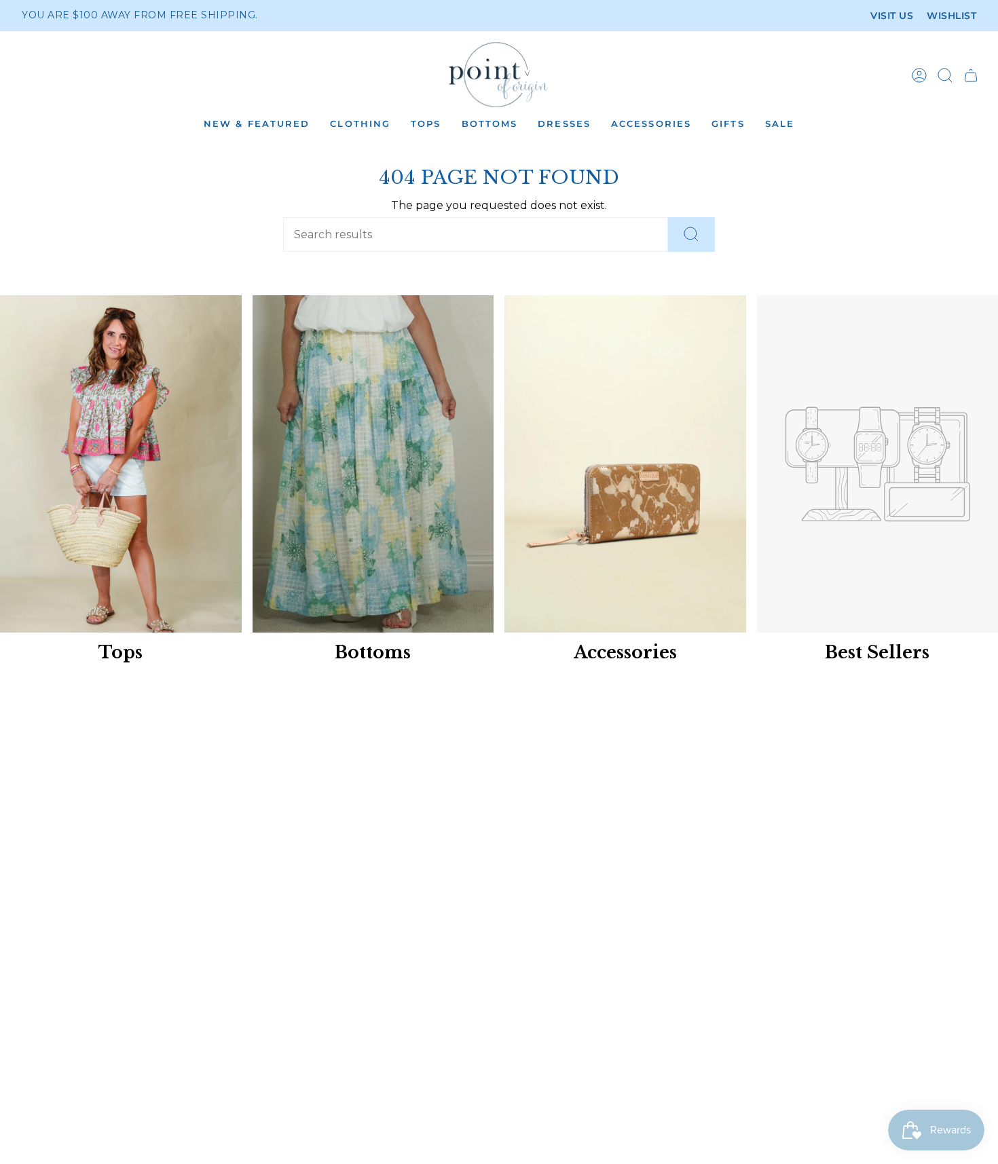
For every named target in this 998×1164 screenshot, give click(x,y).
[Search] (691, 234)
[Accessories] (625, 464)
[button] (256, 124)
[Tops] (121, 464)
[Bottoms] (373, 464)
